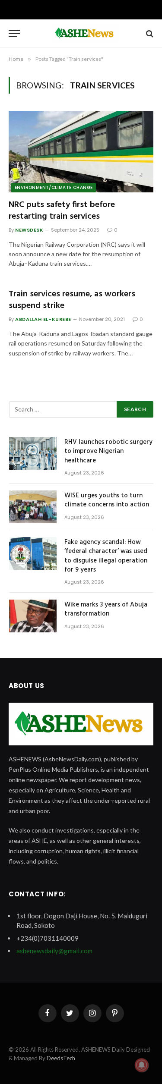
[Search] (148, 33)
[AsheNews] (85, 33)
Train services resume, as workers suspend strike (72, 300)
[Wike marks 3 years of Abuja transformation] (33, 616)
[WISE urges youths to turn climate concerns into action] (33, 506)
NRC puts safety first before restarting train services (62, 210)
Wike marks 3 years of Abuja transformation (105, 609)
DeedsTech (61, 1058)
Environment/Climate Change (53, 187)
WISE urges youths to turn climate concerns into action (106, 500)
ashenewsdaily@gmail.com (54, 951)
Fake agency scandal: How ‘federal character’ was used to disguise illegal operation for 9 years (105, 556)
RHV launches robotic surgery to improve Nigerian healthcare (108, 451)
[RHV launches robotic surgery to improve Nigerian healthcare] (33, 453)
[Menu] (14, 33)
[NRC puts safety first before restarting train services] (81, 151)
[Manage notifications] (142, 1065)
